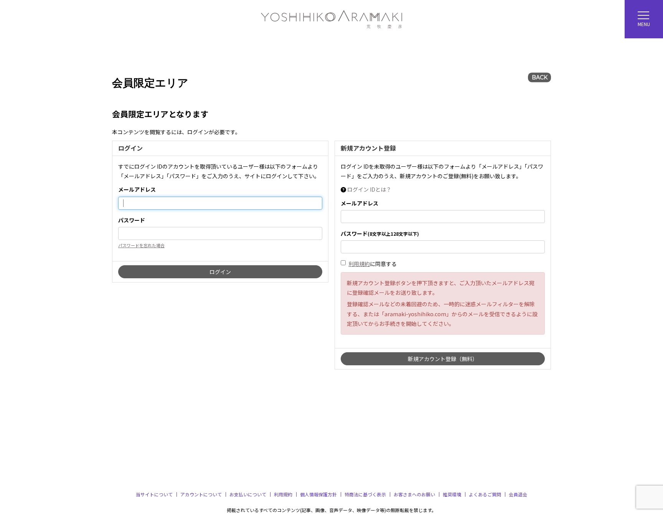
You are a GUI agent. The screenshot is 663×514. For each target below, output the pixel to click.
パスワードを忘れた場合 (141, 245)
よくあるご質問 (485, 494)
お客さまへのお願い (414, 494)
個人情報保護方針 (318, 494)
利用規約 (359, 264)
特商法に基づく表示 (365, 494)
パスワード (131, 220)
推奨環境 (452, 494)
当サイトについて (154, 494)
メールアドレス (137, 189)
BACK (540, 77)
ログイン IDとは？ (369, 189)
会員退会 (518, 494)
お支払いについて (247, 494)
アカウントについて (201, 494)
